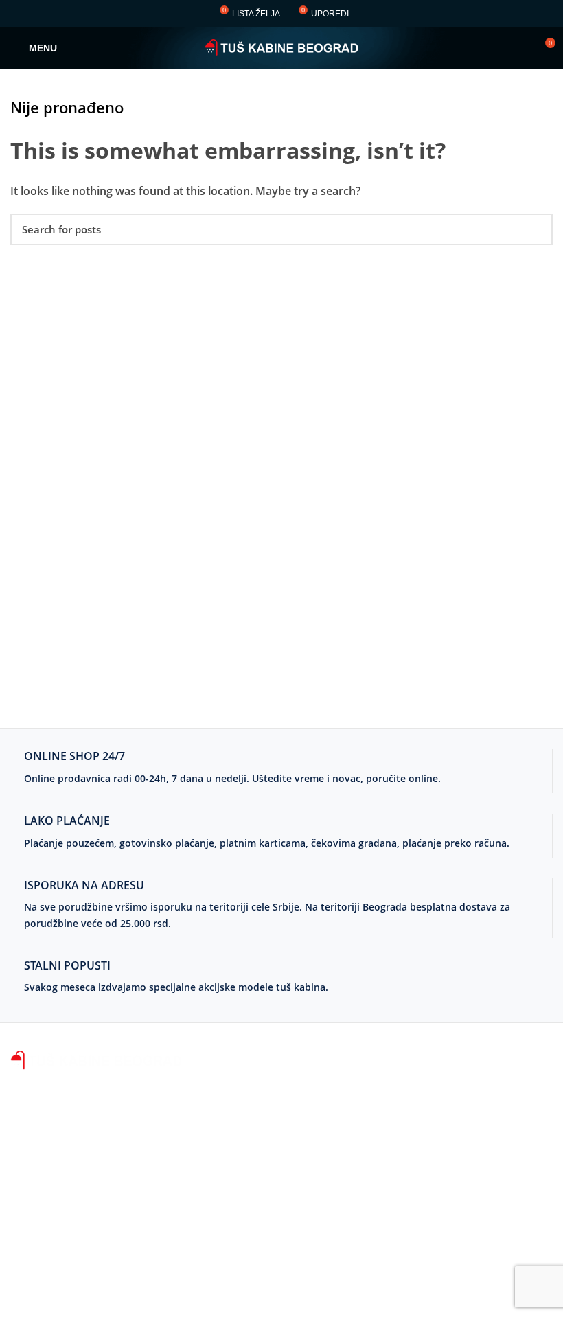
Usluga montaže (240, 1216)
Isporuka (221, 1139)
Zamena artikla (236, 1164)
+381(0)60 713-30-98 (120, 1227)
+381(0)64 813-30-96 (122, 1161)
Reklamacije (229, 1190)
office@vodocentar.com (72, 1271)
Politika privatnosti (247, 1241)
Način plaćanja (236, 1087)
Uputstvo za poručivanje (261, 1113)
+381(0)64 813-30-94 (122, 1139)
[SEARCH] (534, 229)
